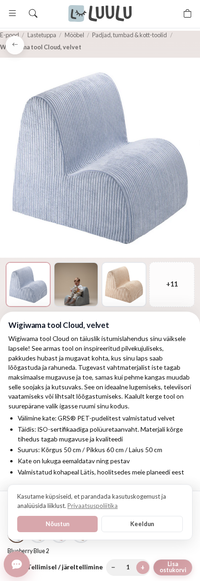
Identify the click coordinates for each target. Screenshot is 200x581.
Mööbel (74, 35)
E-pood (9, 35)
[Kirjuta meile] (17, 564)
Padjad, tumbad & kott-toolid (129, 35)
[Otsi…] (33, 13)
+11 (172, 284)
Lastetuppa (41, 35)
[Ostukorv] (187, 13)
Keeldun (142, 524)
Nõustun (57, 524)
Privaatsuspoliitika (92, 505)
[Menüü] (12, 13)
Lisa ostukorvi (173, 567)
